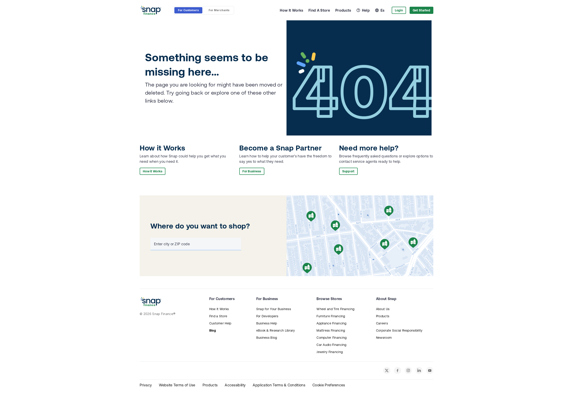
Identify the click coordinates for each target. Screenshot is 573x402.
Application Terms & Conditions (279, 385)
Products (343, 10)
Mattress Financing (330, 330)
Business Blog (266, 337)
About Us (382, 309)
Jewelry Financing (329, 352)
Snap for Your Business (273, 309)
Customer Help (220, 323)
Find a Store (218, 316)
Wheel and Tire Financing (335, 309)
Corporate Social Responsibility (399, 330)
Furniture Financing (330, 316)
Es (383, 10)
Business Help (266, 323)
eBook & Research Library (275, 330)
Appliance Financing (331, 323)
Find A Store (319, 10)
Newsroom (384, 337)
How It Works (291, 10)
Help (366, 10)
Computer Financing (331, 337)
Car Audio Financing (331, 345)
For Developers (267, 316)
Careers (382, 323)
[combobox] (194, 244)
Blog (212, 330)
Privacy (146, 385)
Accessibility (235, 385)
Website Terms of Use (177, 385)
